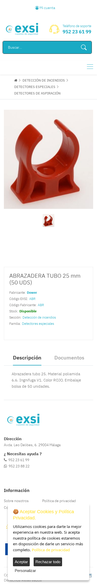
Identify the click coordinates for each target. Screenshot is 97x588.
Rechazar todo (47, 562)
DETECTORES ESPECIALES (34, 87)
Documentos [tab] (69, 357)
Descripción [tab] (27, 357)
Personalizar (25, 570)
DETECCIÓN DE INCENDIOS (44, 80)
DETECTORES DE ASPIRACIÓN (37, 93)
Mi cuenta (47, 7)
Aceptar (21, 562)
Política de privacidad (59, 500)
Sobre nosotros (16, 500)
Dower (32, 292)
